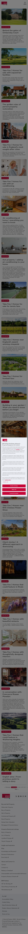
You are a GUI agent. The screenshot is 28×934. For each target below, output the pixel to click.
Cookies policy (8, 480)
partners (18, 449)
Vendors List (5, 481)
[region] (14, 467)
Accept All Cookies (14, 493)
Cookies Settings (14, 485)
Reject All (14, 489)
